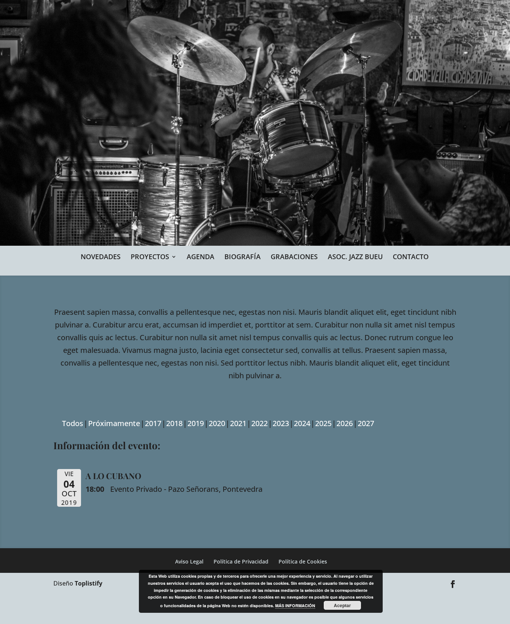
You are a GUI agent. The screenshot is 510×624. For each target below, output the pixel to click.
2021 (238, 423)
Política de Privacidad (241, 561)
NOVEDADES (101, 256)
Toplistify (88, 583)
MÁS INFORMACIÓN (295, 605)
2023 (281, 423)
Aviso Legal (189, 561)
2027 (366, 423)
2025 (323, 423)
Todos (72, 423)
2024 (302, 423)
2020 (217, 423)
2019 (195, 423)
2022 (259, 423)
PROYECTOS (150, 256)
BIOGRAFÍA (242, 256)
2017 (153, 423)
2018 (174, 423)
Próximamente (114, 423)
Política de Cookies (303, 561)
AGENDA (200, 256)
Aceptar (342, 605)
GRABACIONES (294, 256)
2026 (344, 423)
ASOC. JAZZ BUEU (355, 256)
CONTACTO (411, 256)
